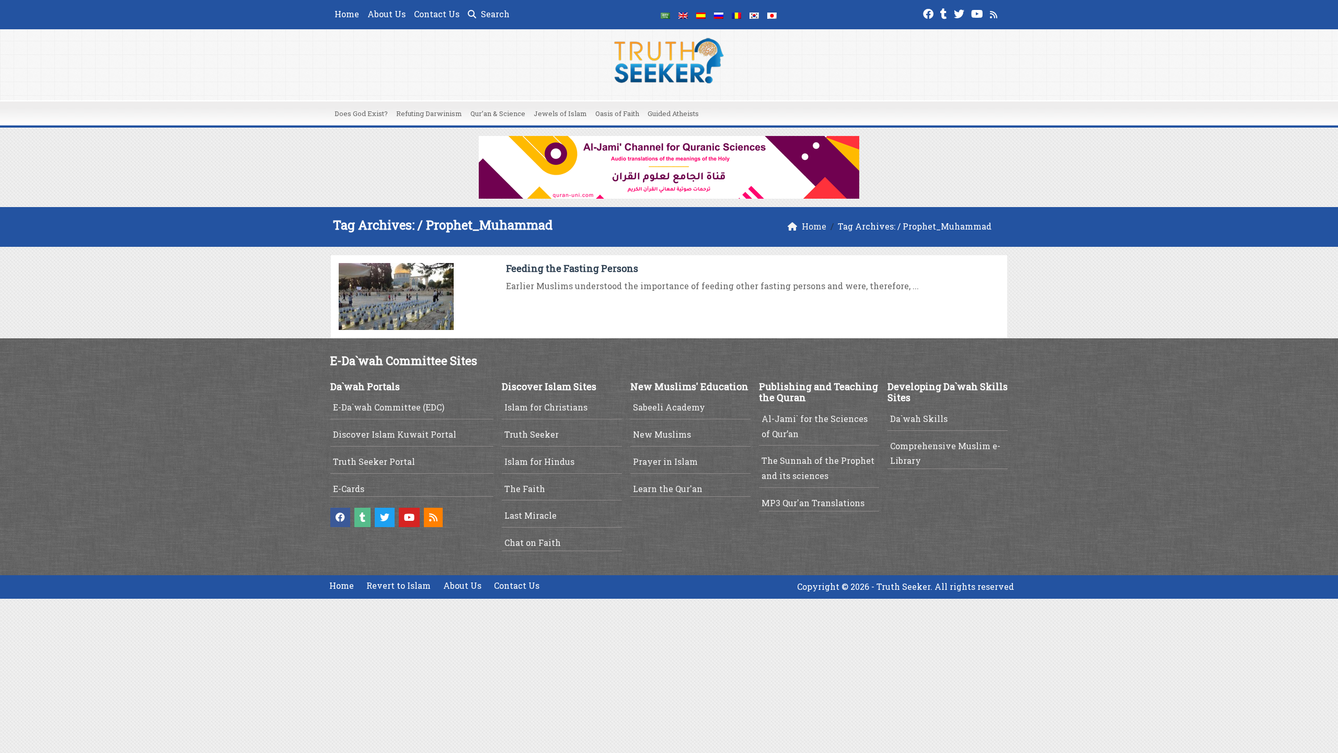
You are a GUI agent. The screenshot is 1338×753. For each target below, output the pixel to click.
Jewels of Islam (560, 113)
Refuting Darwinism (429, 113)
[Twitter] (960, 13)
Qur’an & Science (497, 113)
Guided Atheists (673, 113)
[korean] (754, 14)
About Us (386, 13)
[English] (683, 14)
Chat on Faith (532, 542)
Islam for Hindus (539, 461)
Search (494, 13)
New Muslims (662, 434)
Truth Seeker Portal (374, 461)
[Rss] (995, 13)
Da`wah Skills (919, 418)
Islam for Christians (545, 407)
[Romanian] (736, 14)
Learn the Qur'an (667, 488)
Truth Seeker (531, 434)
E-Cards (348, 488)
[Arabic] (665, 14)
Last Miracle (530, 515)
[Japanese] (772, 14)
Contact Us (436, 13)
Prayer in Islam (665, 461)
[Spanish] (701, 14)
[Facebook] (929, 13)
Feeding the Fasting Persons (572, 268)
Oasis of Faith (617, 113)
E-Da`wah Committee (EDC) (388, 407)
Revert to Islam (398, 585)
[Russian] (719, 14)
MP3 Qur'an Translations (813, 502)
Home (346, 13)
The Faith (524, 488)
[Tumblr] (945, 13)
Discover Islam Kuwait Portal (394, 434)
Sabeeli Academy (669, 407)
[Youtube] (978, 13)
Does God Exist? (361, 113)
